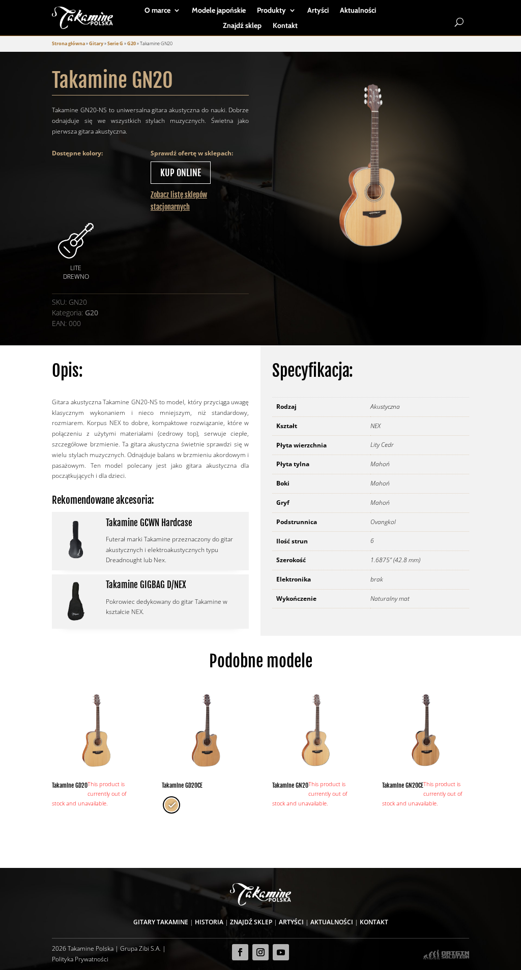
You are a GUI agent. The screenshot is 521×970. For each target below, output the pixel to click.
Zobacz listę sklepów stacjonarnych (179, 200)
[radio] (171, 805)
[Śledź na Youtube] (281, 952)
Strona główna (68, 43)
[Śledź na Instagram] (260, 952)
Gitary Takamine (160, 922)
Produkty (271, 11)
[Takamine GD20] (95, 731)
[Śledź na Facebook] (240, 952)
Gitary (96, 43)
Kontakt (285, 26)
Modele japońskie (219, 11)
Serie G (115, 43)
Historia (209, 922)
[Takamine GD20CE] (205, 731)
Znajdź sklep (242, 26)
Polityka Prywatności (80, 959)
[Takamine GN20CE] (425, 731)
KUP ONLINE (180, 172)
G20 (131, 43)
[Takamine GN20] (315, 731)
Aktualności (358, 11)
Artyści (318, 11)
